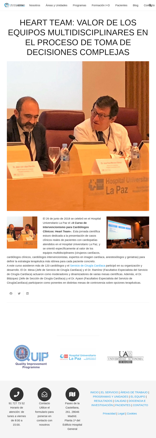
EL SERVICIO (109, 392)
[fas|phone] (17, 394)
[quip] (30, 357)
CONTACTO (140, 405)
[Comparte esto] (11, 293)
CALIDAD (120, 400)
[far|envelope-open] (44, 394)
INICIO (94, 392)
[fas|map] (72, 394)
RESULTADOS (103, 400)
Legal (121, 413)
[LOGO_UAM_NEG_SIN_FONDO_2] (125, 357)
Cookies (132, 413)
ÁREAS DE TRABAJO (134, 392)
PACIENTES (123, 405)
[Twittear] (19, 293)
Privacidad (109, 413)
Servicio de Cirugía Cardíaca (87, 265)
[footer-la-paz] (78, 357)
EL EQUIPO (138, 396)
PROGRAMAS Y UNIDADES (110, 396)
